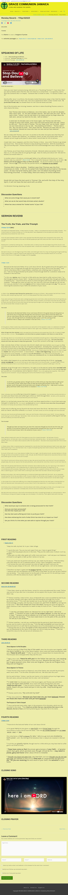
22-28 (9, 586)
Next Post (63, 829)
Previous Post (6, 829)
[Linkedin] (11, 23)
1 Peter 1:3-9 (40, 38)
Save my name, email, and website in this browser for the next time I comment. (26, 865)
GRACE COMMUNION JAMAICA (29, 4)
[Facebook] (2, 23)
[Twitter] (5, 23)
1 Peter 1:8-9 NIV (47, 430)
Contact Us (33, 887)
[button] (64, 11)
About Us (26, 887)
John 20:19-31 (49, 38)
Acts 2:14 (30, 38)
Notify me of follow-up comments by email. (15, 869)
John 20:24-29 (20, 60)
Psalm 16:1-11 (22, 38)
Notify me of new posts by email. (12, 873)
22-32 (34, 38)
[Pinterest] (8, 23)
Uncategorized (5, 20)
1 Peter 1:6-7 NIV (41, 386)
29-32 (14, 586)
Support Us (41, 887)
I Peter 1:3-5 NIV (46, 319)
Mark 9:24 (26, 160)
